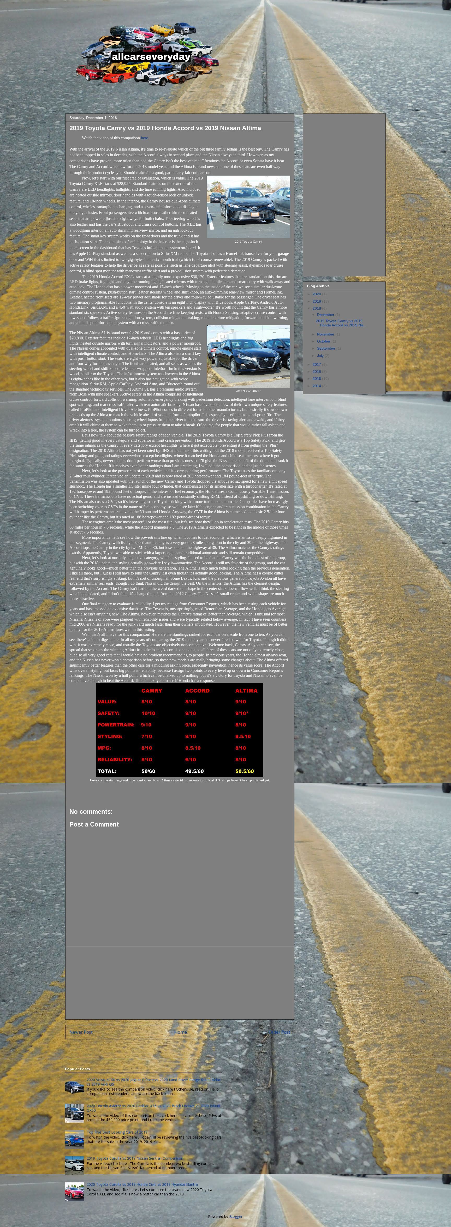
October (324, 341)
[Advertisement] (180, 982)
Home (180, 1032)
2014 (317, 386)
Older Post (279, 1032)
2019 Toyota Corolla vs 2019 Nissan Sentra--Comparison (135, 1158)
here (144, 138)
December (326, 315)
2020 (317, 294)
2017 (317, 364)
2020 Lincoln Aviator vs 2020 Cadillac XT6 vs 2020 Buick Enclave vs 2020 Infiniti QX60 (153, 1108)
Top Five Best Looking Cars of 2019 (117, 1132)
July (321, 356)
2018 (317, 308)
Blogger (235, 1216)
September (326, 348)
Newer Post (81, 1032)
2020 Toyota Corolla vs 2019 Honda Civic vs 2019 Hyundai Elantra (142, 1184)
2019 (317, 301)
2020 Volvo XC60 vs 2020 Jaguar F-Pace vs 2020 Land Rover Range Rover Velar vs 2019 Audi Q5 (153, 1082)
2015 (317, 378)
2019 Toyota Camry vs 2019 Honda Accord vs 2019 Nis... (341, 323)
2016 (317, 371)
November (326, 334)
